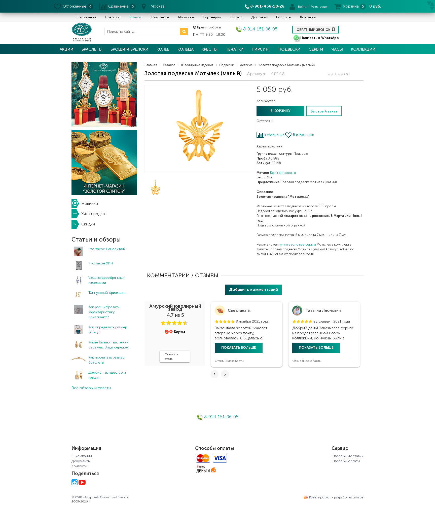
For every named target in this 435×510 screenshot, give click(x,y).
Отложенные (74, 6)
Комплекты (160, 17)
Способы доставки (348, 456)
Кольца (185, 49)
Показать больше (238, 347)
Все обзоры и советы (91, 387)
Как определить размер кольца (107, 329)
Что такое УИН (100, 263)
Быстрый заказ (324, 111)
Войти (302, 6)
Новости (112, 17)
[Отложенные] (58, 6)
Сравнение (118, 6)
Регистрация (319, 6)
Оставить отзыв (171, 356)
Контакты (308, 17)
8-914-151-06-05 (259, 29)
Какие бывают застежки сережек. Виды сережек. (108, 344)
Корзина (351, 6)
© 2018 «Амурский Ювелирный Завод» (99, 497)
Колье (163, 49)
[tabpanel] (246, 334)
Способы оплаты (346, 461)
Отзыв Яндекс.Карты (229, 361)
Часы (337, 49)
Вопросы (283, 17)
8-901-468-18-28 (267, 6)
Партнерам (212, 17)
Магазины (186, 17)
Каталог (135, 17)
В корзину (280, 111)
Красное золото (283, 173)
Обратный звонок (314, 30)
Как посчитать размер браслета (106, 360)
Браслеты (92, 49)
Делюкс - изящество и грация (107, 375)
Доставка (259, 17)
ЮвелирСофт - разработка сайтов (336, 497)
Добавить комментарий (253, 289)
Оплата (236, 17)
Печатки (235, 49)
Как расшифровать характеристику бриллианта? (103, 312)
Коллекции (363, 49)
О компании (86, 17)
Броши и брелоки (130, 49)
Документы (80, 461)
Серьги (316, 49)
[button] (163, 323)
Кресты (210, 49)
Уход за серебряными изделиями (106, 280)
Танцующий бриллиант (107, 293)
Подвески (289, 49)
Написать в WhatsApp (319, 38)
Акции (67, 49)
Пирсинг (261, 49)
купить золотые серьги (297, 244)
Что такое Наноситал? (106, 249)
